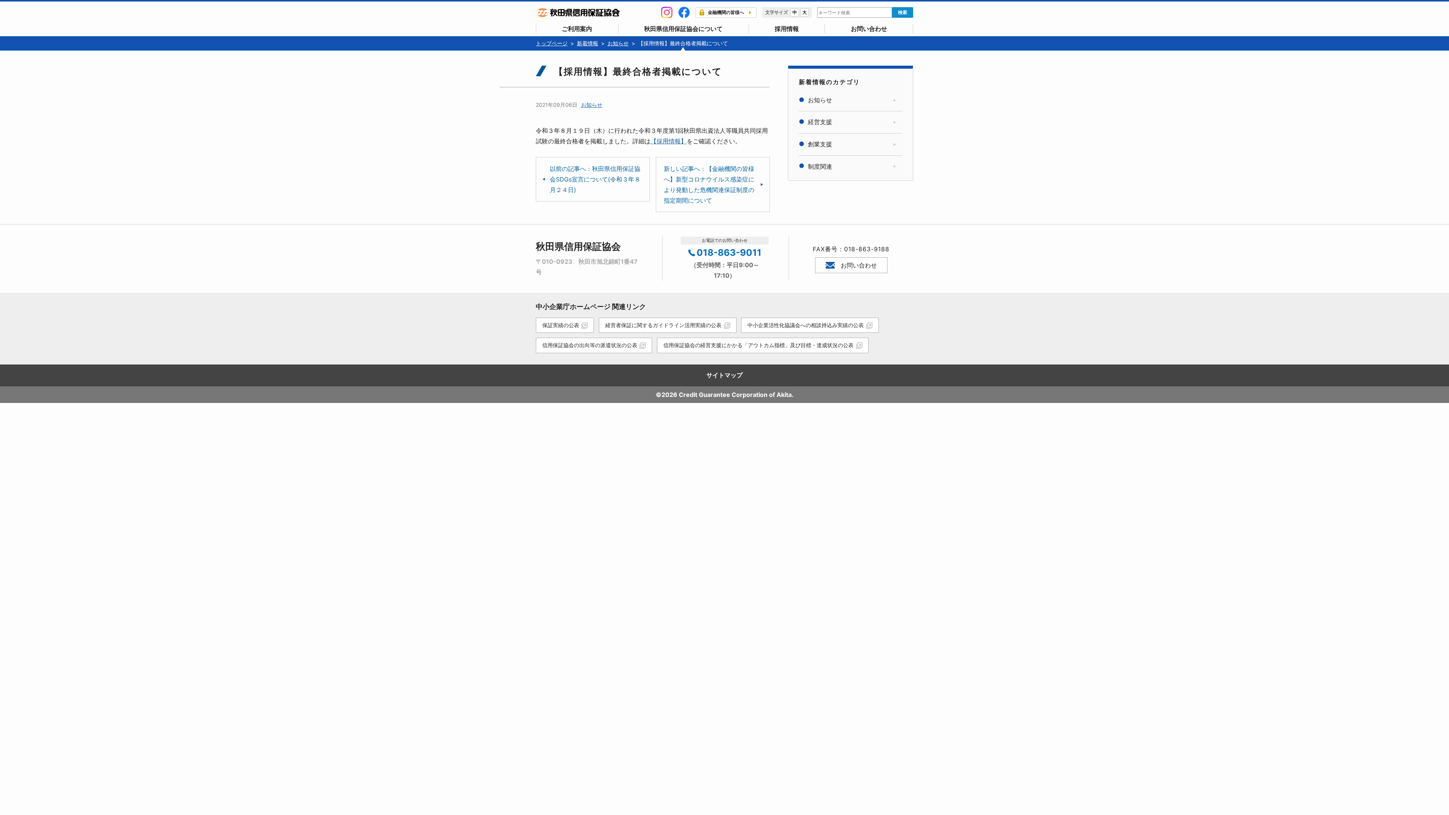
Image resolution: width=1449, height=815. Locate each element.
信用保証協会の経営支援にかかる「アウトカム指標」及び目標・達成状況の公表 (758, 345)
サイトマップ (724, 375)
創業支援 (820, 144)
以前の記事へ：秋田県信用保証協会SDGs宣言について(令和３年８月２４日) (595, 179)
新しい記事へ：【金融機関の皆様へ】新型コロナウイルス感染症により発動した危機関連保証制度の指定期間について (709, 184)
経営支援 (820, 122)
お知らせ (591, 104)
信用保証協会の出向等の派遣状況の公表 (589, 345)
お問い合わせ (869, 28)
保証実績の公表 (560, 325)
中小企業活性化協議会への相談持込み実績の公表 (806, 325)
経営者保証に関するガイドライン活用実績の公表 (663, 325)
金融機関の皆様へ (726, 12)
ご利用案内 (577, 28)
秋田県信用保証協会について (683, 28)
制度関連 (820, 166)
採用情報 (787, 28)
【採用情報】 (669, 141)
